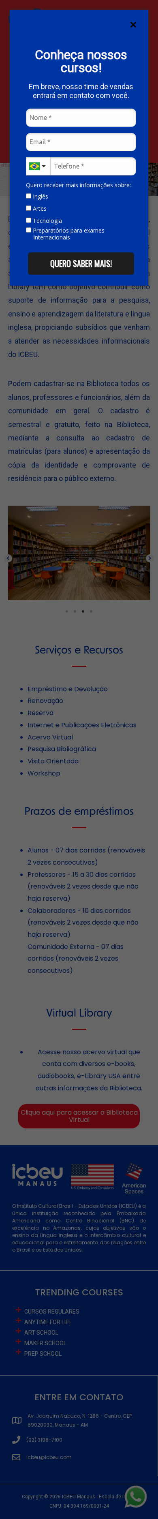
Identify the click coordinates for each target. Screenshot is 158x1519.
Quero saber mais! (81, 263)
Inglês (39, 196)
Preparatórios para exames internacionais (68, 234)
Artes (39, 208)
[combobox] (38, 166)
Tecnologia (46, 220)
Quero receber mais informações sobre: (78, 185)
